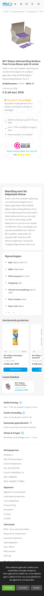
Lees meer (23, 588)
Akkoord (8, 588)
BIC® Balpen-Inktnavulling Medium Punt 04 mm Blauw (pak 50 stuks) (23, 384)
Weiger (36, 588)
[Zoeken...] (32, 4)
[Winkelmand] (38, 4)
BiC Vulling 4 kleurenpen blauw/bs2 (13, 356)
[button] (15, 370)
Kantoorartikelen (18, 11)
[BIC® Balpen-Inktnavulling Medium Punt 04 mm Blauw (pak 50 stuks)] (8, 387)
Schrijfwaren (32, 11)
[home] (6, 11)
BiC (33, 83)
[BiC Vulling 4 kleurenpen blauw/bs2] (15, 337)
